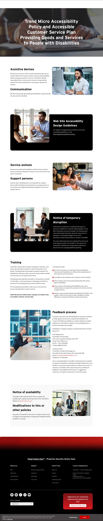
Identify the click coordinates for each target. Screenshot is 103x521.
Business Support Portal (37, 470)
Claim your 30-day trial (77, 505)
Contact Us (34, 473)
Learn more (10, 519)
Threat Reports (14, 476)
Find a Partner (14, 479)
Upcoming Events (56, 479)
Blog (11, 470)
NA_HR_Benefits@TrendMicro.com (66, 355)
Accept (84, 517)
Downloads (34, 476)
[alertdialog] (51, 517)
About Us (54, 470)
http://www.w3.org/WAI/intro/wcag (64, 134)
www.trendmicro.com (25, 401)
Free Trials (34, 479)
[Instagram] (25, 494)
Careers (54, 473)
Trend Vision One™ (35, 459)
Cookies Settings (73, 517)
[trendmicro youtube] (29, 494)
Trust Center (55, 483)
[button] (21, 503)
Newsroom (13, 473)
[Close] (100, 517)
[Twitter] (20, 494)
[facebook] (16, 494)
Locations (54, 476)
